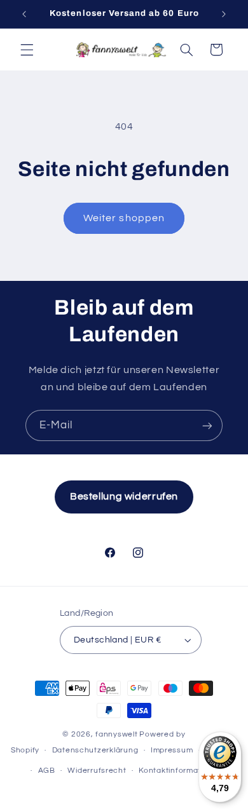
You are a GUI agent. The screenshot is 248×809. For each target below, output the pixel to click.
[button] (26, 49)
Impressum (172, 750)
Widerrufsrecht (96, 770)
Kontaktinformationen (181, 770)
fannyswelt (116, 734)
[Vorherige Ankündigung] (24, 14)
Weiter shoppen (124, 218)
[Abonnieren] (207, 425)
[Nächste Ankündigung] (224, 14)
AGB (46, 770)
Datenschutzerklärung (95, 750)
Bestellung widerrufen (124, 496)
